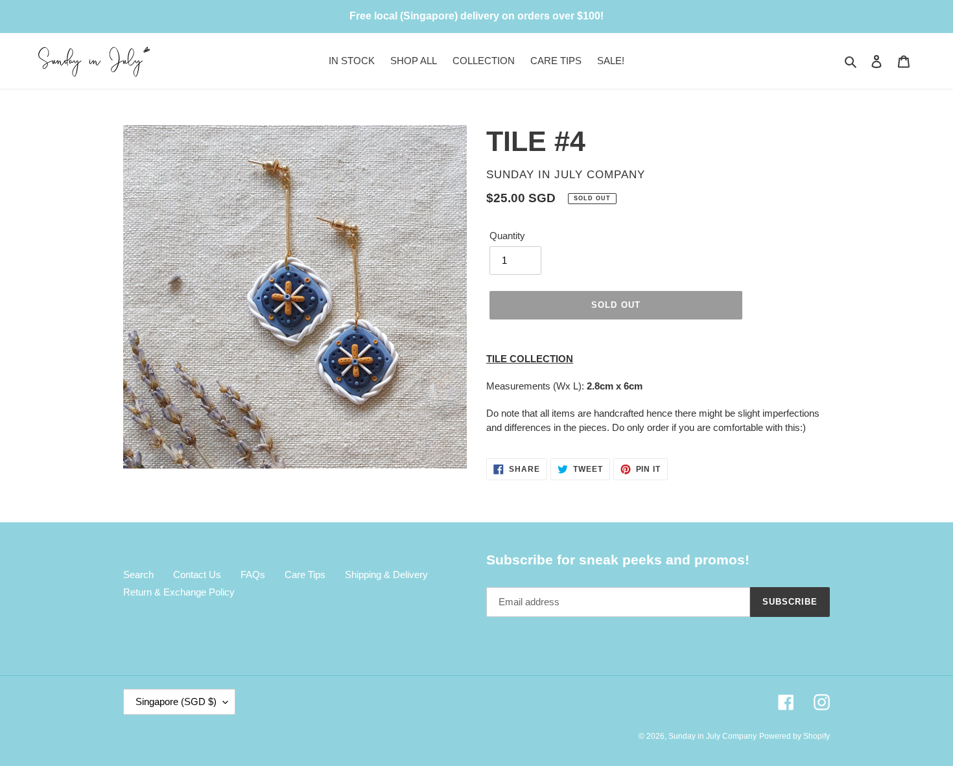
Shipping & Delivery (386, 574)
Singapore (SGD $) (176, 701)
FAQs (253, 574)
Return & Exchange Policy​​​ (179, 592)
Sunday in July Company (712, 736)
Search (138, 574)
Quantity (507, 235)
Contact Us (197, 574)
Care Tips (305, 574)
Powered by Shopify (794, 736)
